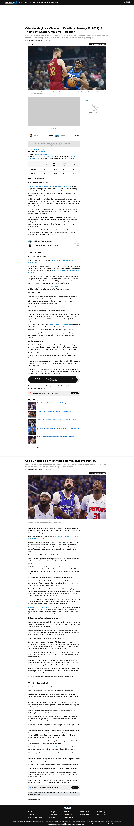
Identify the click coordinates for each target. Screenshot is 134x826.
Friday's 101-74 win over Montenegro (64, 567)
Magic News (36, 799)
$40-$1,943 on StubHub (41, 154)
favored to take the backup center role (56, 747)
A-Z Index (52, 817)
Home (30, 447)
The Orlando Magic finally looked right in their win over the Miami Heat (50, 186)
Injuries (51, 2)
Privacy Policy (53, 814)
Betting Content (38, 447)
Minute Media (20, 821)
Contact (66, 812)
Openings (52, 812)
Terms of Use (68, 814)
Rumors (26, 2)
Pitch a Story (32, 814)
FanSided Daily (100, 812)
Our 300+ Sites (84, 812)
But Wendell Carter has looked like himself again (64, 287)
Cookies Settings (69, 817)
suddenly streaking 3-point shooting (61, 325)
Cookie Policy (84, 814)
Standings (40, 2)
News (20, 2)
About (30, 812)
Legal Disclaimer (101, 814)
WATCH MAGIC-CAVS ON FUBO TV (39, 150)
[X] (124, 2)
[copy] (38, 44)
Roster (46, 2)
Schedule (32, 2)
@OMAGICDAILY (43, 152)
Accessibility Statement (35, 817)
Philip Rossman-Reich (34, 40)
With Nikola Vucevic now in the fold (39, 607)
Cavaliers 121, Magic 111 (46, 156)
